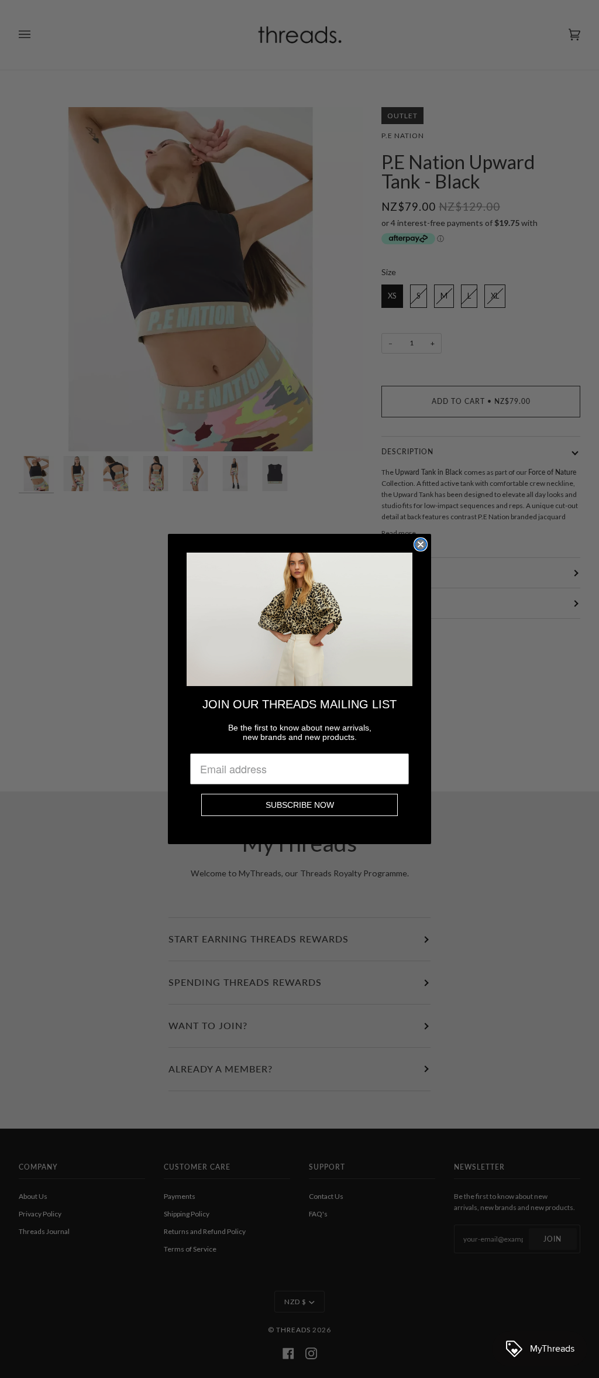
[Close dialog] (420, 544)
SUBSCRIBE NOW (300, 805)
